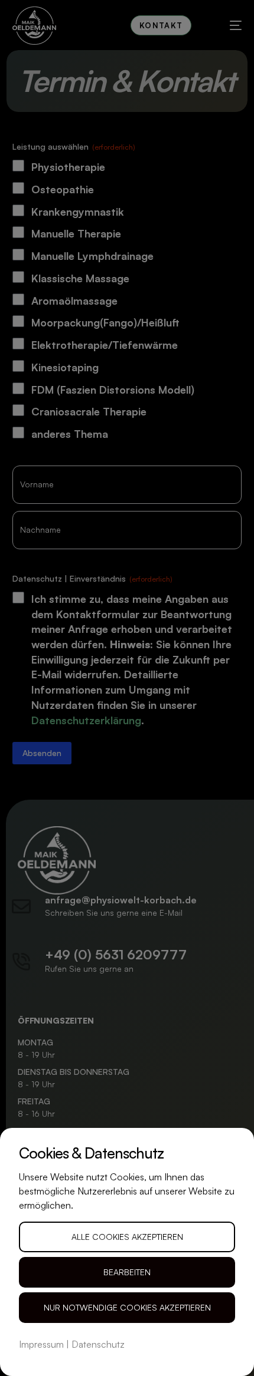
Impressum (41, 1344)
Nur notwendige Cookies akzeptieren (127, 1307)
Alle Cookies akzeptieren (127, 1237)
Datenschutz (98, 1344)
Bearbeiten (127, 1272)
